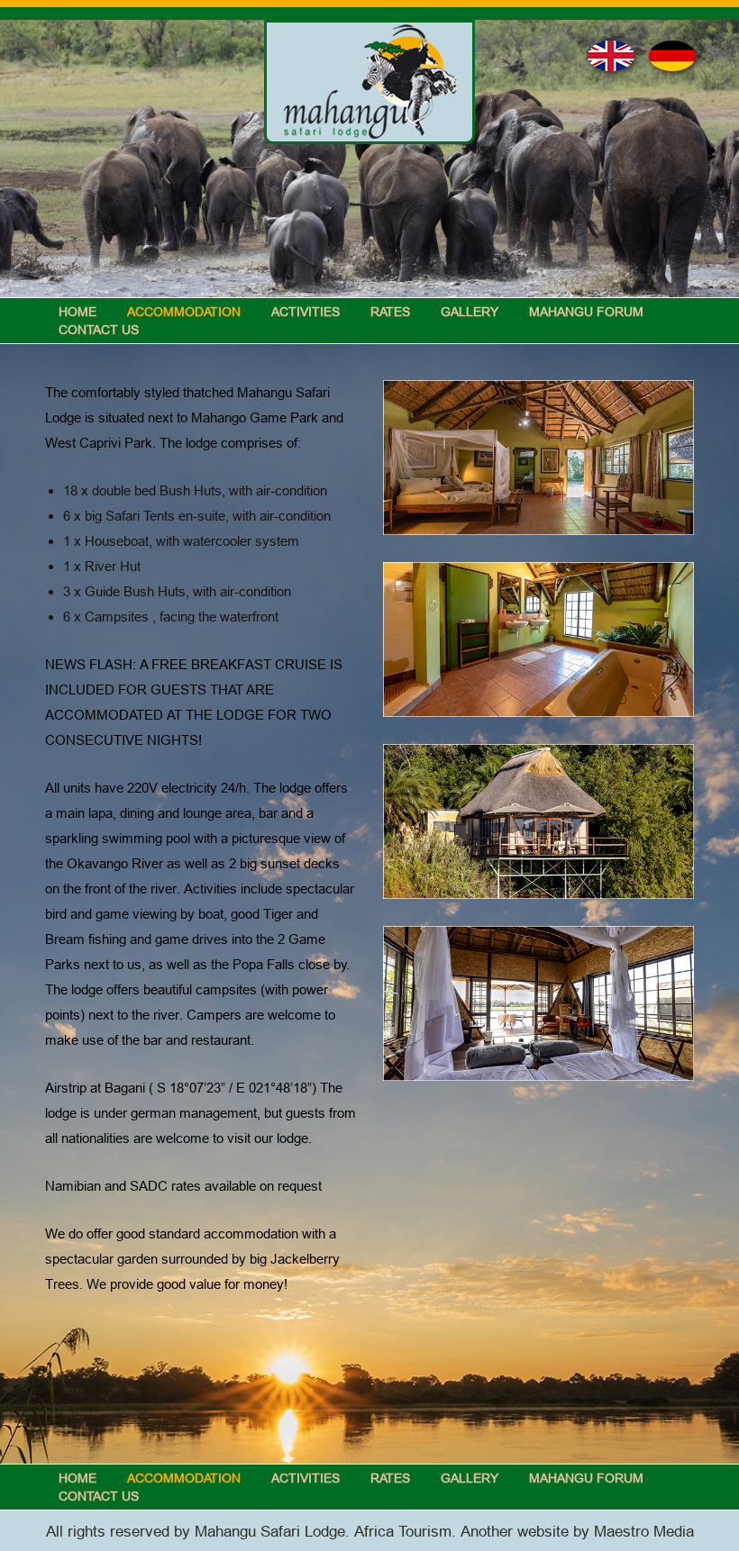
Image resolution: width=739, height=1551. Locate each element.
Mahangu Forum (586, 311)
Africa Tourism (403, 1531)
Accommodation (184, 311)
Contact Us (99, 329)
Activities (305, 311)
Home (77, 311)
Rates (390, 311)
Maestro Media (644, 1531)
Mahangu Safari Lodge (270, 1531)
